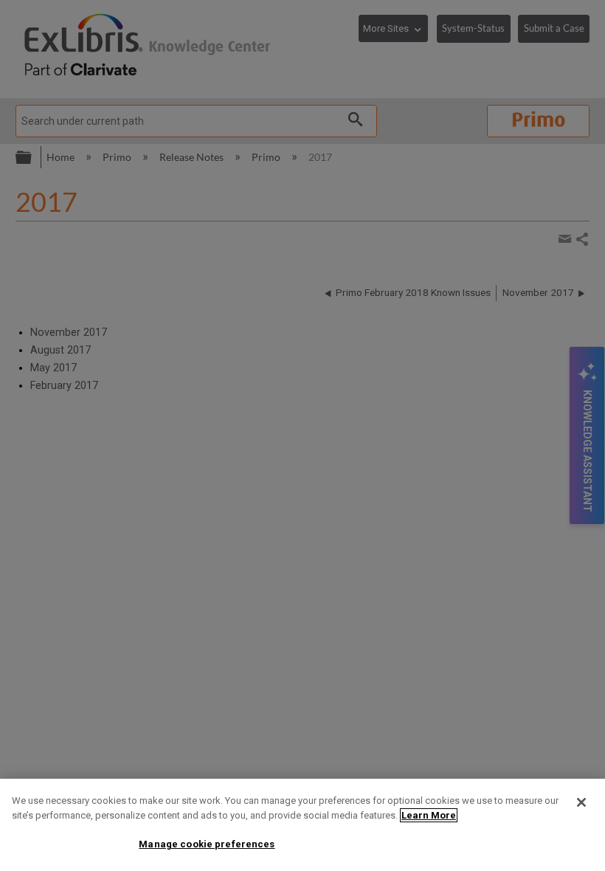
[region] (302, 825)
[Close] (581, 802)
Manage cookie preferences (206, 844)
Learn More (428, 815)
